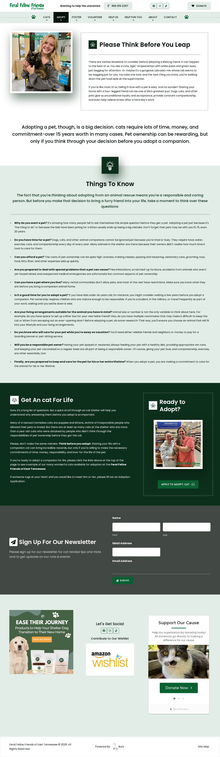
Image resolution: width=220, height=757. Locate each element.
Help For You (133, 17)
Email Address (123, 561)
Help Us (113, 17)
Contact (170, 17)
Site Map (203, 746)
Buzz (121, 746)
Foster (76, 17)
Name (116, 518)
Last (165, 535)
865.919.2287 (119, 6)
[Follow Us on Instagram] (160, 6)
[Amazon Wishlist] (110, 659)
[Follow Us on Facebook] (154, 6)
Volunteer (95, 17)
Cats (46, 17)
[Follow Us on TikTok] (166, 6)
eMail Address (123, 543)
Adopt (61, 17)
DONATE (201, 6)
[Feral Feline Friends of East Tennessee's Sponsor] (41, 642)
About (152, 17)
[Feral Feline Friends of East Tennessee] (26, 6)
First (115, 535)
